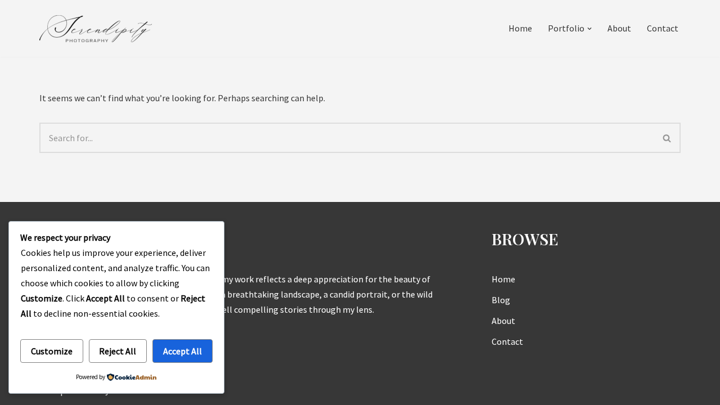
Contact (662, 28)
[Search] (667, 138)
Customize (52, 351)
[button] (589, 28)
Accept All (182, 351)
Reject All (117, 351)
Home (520, 28)
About (619, 28)
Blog (501, 299)
